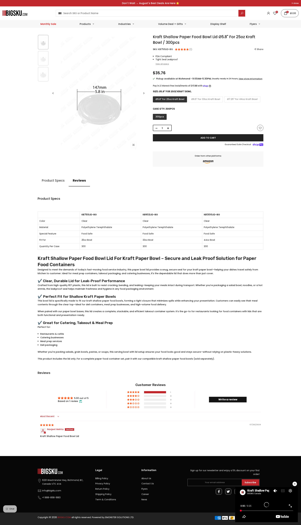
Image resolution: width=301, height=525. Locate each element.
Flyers (144, 488)
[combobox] (147, 13)
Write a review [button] (227, 399)
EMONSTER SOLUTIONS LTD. (119, 517)
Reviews (79, 180)
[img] (47, 425)
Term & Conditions (105, 499)
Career (145, 494)
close (6, 3)
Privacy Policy (102, 483)
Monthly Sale (48, 24)
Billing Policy (101, 478)
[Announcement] (150, 3)
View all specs (162, 64)
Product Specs (53, 180)
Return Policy (102, 488)
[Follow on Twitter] (228, 491)
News (144, 499)
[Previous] (53, 93)
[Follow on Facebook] (219, 491)
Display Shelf (218, 24)
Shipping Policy (103, 494)
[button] (182, 49)
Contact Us (147, 483)
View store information (250, 78)
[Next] (143, 93)
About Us (146, 478)
